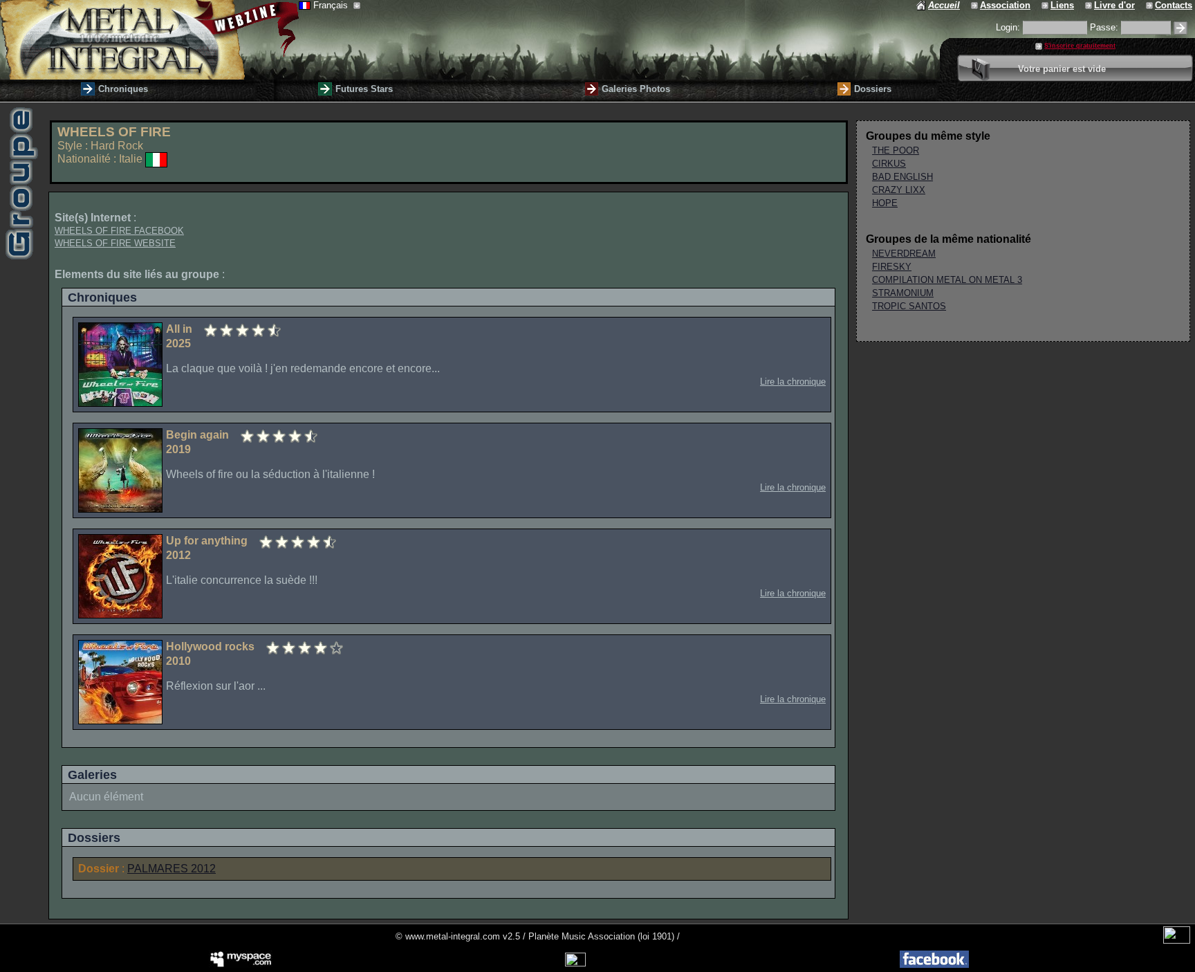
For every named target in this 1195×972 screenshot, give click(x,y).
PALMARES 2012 (171, 868)
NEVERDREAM (904, 253)
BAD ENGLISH (902, 177)
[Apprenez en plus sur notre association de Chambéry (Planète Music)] (975, 5)
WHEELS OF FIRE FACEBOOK (119, 231)
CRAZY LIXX (898, 190)
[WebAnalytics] (1176, 940)
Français (332, 5)
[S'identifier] (1180, 28)
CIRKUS (889, 163)
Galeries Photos (636, 89)
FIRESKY (891, 267)
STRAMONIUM (903, 293)
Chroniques (123, 89)
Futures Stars (364, 89)
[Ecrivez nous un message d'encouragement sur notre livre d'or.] (1089, 5)
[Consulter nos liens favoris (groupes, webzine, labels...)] (1045, 5)
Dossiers (872, 89)
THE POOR (895, 150)
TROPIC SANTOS (909, 306)
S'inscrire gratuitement (1079, 45)
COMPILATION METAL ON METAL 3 (947, 280)
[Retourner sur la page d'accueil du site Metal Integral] (149, 40)
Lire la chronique (793, 381)
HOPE (885, 203)
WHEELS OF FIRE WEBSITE (115, 243)
